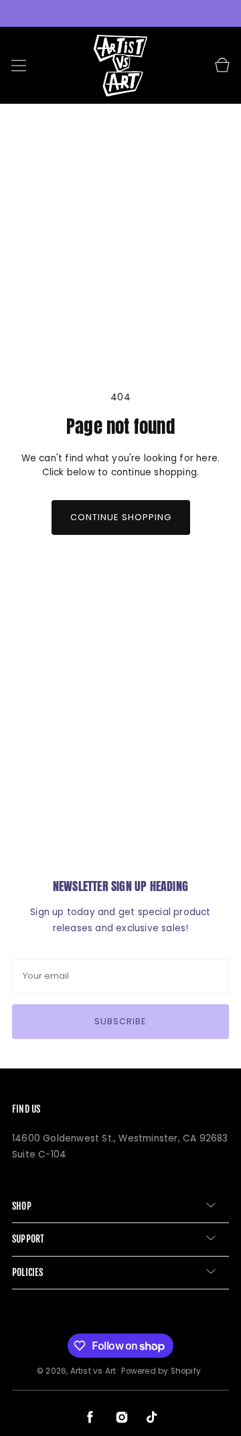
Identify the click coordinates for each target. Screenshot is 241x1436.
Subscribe (120, 1021)
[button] (18, 65)
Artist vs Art (93, 1371)
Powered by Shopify (161, 1371)
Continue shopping (120, 517)
